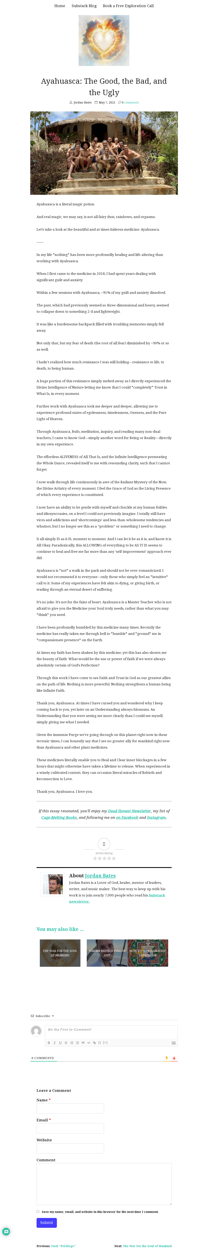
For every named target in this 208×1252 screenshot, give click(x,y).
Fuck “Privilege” (63, 1246)
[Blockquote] (83, 1042)
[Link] (94, 1042)
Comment (46, 1160)
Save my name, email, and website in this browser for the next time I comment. (100, 1211)
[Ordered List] (72, 1042)
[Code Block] (89, 1042)
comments (130, 102)
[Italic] (54, 1042)
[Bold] (49, 1042)
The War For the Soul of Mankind (147, 1246)
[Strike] (66, 1042)
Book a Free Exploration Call (128, 6)
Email (44, 1120)
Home (59, 6)
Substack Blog (84, 6)
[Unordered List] (77, 1042)
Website (44, 1140)
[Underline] (60, 1042)
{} (99, 1042)
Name (44, 1100)
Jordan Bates (100, 876)
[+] (105, 1042)
